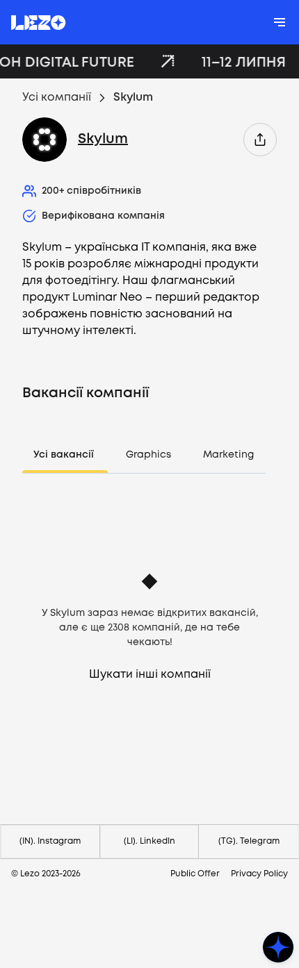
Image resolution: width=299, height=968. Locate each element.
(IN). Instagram (50, 841)
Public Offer (195, 874)
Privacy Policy (259, 874)
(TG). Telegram (249, 841)
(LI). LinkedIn (149, 841)
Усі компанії (56, 97)
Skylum (103, 139)
